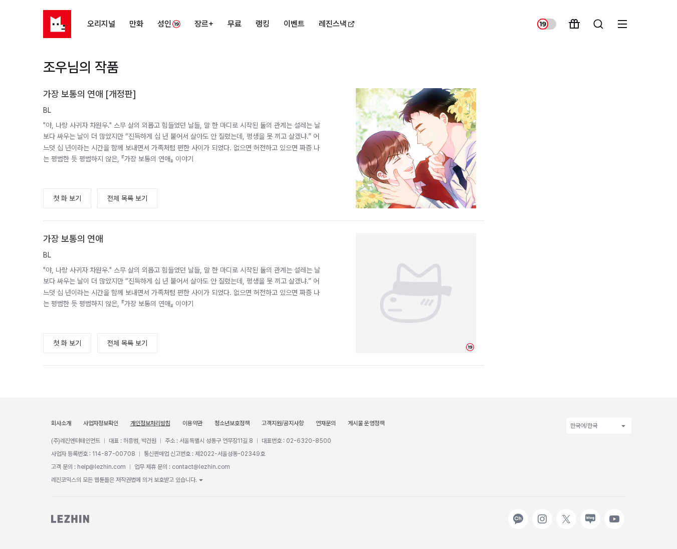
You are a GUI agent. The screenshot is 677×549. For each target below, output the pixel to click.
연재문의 (326, 423)
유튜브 (613, 514)
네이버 (589, 514)
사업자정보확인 (100, 423)
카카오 (517, 514)
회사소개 (61, 423)
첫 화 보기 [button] (67, 198)
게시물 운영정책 (366, 423)
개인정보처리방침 (150, 423)
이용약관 (192, 423)
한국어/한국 (583, 425)
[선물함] (574, 24)
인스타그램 (542, 514)
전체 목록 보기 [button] (127, 198)
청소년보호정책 (232, 423)
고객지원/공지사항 (283, 423)
